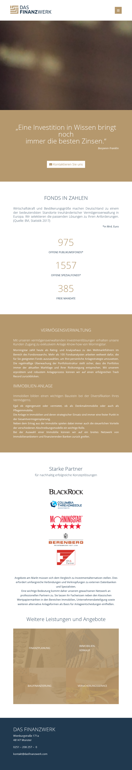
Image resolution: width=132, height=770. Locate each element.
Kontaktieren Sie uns (68, 164)
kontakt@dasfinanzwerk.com (30, 754)
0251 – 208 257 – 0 (25, 747)
